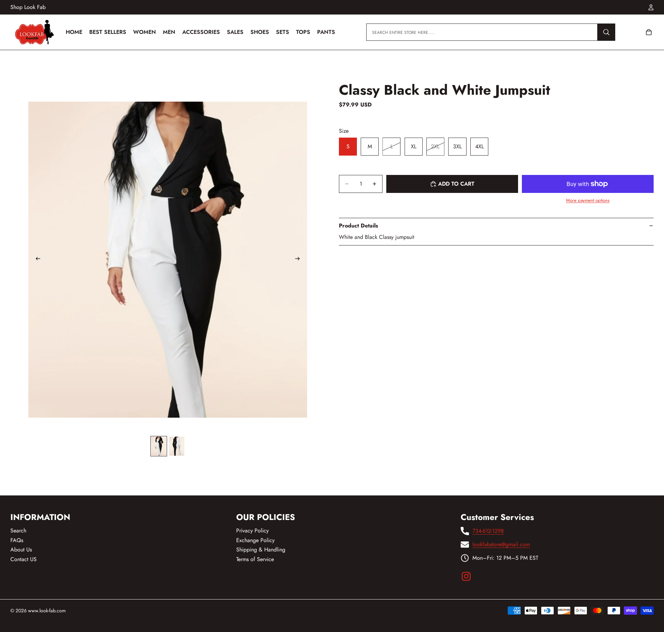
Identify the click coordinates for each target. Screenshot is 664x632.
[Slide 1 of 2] (158, 446)
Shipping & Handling (260, 550)
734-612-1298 (488, 531)
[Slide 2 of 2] (176, 446)
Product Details (358, 226)
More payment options (587, 200)
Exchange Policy (255, 540)
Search (18, 531)
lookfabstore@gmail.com (501, 544)
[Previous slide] (36, 259)
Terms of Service (255, 559)
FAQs (16, 540)
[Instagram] (466, 576)
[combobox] (482, 32)
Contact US (23, 559)
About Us (21, 550)
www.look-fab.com (47, 610)
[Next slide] (299, 259)
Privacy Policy (252, 531)
